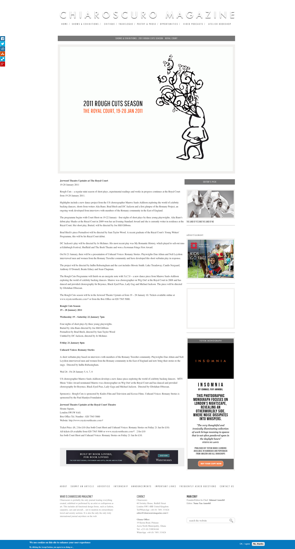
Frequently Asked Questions (198, 486)
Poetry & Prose (146, 24)
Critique (109, 24)
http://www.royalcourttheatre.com (85, 420)
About (63, 486)
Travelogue (126, 24)
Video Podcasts (193, 24)
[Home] (147, 14)
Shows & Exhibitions (85, 24)
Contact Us (227, 486)
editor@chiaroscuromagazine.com (151, 512)
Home (64, 24)
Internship (121, 486)
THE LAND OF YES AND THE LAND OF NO (200, 221)
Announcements (141, 486)
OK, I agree (245, 544)
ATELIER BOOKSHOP (219, 24)
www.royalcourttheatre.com (73, 299)
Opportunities (169, 24)
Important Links (165, 486)
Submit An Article (82, 486)
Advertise (104, 486)
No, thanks (258, 544)
